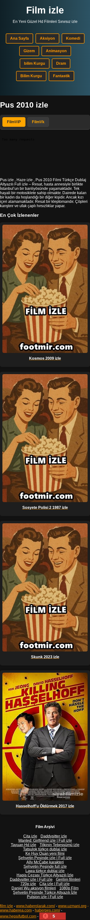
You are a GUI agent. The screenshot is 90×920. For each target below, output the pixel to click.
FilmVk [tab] (38, 122)
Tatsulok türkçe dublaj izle (45, 849)
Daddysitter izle (54, 836)
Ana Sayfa (19, 38)
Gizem (29, 51)
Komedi (73, 38)
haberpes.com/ (47, 910)
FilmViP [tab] (14, 122)
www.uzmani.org (72, 906)
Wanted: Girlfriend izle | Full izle (45, 840)
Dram (61, 63)
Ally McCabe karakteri (45, 862)
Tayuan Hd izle (23, 845)
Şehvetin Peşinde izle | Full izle (45, 858)
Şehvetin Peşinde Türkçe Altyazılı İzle (45, 892)
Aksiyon (47, 38)
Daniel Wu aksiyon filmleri (34, 888)
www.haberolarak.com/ (35, 906)
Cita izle (30, 836)
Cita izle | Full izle (54, 884)
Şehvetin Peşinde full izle (45, 866)
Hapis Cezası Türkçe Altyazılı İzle (45, 875)
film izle (6, 906)
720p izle (28, 884)
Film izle (45, 10)
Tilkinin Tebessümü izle (59, 845)
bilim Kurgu (34, 63)
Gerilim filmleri (68, 879)
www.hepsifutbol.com (18, 916)
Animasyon (56, 51)
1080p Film (68, 888)
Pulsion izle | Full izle (45, 897)
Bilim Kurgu (31, 76)
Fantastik (61, 76)
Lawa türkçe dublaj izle (45, 871)
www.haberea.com (16, 910)
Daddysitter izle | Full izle (31, 879)
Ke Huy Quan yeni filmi (45, 853)
